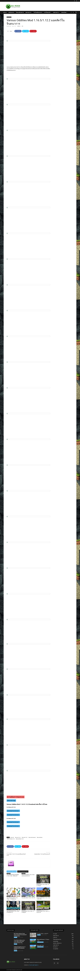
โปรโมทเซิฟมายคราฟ (38, 12)
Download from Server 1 (13, 811)
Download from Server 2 (13, 815)
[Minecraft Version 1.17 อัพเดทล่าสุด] (33, 941)
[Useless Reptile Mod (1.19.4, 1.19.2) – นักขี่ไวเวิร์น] (43, 892)
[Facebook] (74, 1)
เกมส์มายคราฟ (11, 12)
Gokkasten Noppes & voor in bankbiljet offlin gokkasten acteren (19, 948)
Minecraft (12, 837)
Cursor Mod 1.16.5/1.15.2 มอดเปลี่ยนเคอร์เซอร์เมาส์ (16, 855)
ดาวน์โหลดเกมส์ (47, 12)
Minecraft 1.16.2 (17, 837)
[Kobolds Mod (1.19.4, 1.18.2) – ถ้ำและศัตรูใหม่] (28, 905)
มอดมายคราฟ (28, 12)
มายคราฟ (39, 934)
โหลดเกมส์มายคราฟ (20, 12)
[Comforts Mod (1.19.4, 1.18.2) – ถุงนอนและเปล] (43, 905)
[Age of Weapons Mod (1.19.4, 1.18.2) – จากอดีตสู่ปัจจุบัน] (13, 892)
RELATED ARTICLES (11, 871)
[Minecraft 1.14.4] (33, 947)
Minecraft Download (32, 837)
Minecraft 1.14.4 (40, 945)
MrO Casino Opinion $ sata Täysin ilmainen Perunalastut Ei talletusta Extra (20, 934)
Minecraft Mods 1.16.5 (19, 838)
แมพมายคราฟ (55, 12)
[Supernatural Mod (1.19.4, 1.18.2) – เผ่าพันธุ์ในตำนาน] (13, 905)
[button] (76, 12)
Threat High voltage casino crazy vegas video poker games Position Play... (19, 941)
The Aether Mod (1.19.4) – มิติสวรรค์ (28, 897)
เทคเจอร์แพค (63, 12)
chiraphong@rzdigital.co (33, 965)
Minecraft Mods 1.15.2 (11, 838)
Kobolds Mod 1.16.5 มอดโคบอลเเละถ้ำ (42, 854)
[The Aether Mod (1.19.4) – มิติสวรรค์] (28, 892)
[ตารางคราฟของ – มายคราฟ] (33, 935)
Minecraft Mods (39, 837)
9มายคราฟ (8, 873)
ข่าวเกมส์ (15, 937)
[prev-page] (7, 915)
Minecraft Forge (11, 800)
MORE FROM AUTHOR (23, 871)
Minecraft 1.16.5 (24, 837)
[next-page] (9, 915)
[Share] (77, 1)
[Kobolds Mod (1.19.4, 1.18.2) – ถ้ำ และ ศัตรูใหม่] (43, 878)
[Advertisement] (46, 6)
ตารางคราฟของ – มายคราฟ (42, 933)
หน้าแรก (5, 12)
